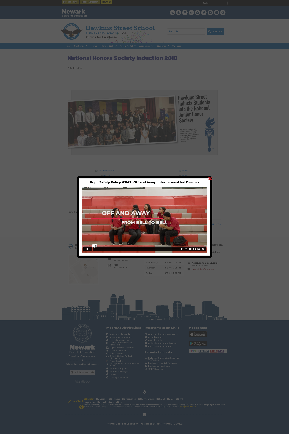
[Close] (210, 178)
